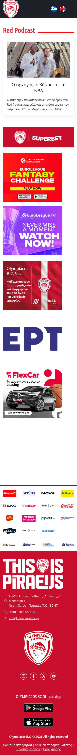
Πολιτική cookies (28, 749)
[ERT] (32, 338)
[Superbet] (38, 137)
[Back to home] (11, 9)
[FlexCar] (32, 393)
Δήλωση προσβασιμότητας (53, 745)
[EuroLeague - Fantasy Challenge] (32, 177)
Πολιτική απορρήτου (17, 745)
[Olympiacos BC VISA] (32, 285)
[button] (72, 9)
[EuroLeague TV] (32, 230)
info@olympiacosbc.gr (24, 618)
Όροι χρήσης (52, 749)
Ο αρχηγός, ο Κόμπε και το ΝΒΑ (39, 87)
